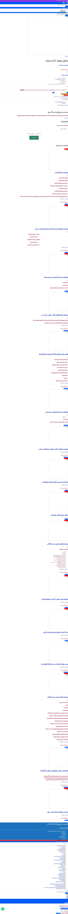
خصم (64, 81)
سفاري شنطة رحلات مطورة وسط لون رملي (53, 449)
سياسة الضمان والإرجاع (62, 837)
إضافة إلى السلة (64, 93)
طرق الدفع (63, 834)
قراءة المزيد (66, 204)
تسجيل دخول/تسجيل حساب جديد (63, 841)
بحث (66, 6)
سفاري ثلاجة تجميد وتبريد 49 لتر (57, 544)
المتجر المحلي (63, 832)
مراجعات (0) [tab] (63, 103)
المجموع (64, 83)
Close (57, 841)
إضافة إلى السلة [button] (66, 330)
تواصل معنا (63, 838)
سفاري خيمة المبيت (61, 172)
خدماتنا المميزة (63, 833)
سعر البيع (64, 80)
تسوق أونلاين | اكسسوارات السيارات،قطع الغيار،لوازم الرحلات (56, 831)
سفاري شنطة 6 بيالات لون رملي (57, 812)
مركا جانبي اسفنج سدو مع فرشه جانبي (55, 632)
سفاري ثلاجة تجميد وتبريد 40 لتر (57, 697)
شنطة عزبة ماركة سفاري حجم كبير (56, 412)
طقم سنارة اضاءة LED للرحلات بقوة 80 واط (53, 354)
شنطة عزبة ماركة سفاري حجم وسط (56, 277)
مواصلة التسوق (64, 908)
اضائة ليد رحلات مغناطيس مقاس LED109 (54, 771)
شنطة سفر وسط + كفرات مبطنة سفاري (54, 599)
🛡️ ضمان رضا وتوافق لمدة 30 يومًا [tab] (60, 101)
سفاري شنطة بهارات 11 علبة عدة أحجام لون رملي (51, 229)
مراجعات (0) (66, 118)
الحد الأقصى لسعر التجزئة (61, 79)
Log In (34, 137)
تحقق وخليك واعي (64, 828)
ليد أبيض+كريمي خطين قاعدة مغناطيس (55, 482)
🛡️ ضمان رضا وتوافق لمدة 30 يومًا (63, 105)
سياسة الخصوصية (62, 836)
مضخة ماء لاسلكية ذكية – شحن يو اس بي (54, 315)
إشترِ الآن (65, 95)
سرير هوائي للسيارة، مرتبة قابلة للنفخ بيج (54, 664)
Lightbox (66, 56)
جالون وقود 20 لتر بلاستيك (59, 515)
